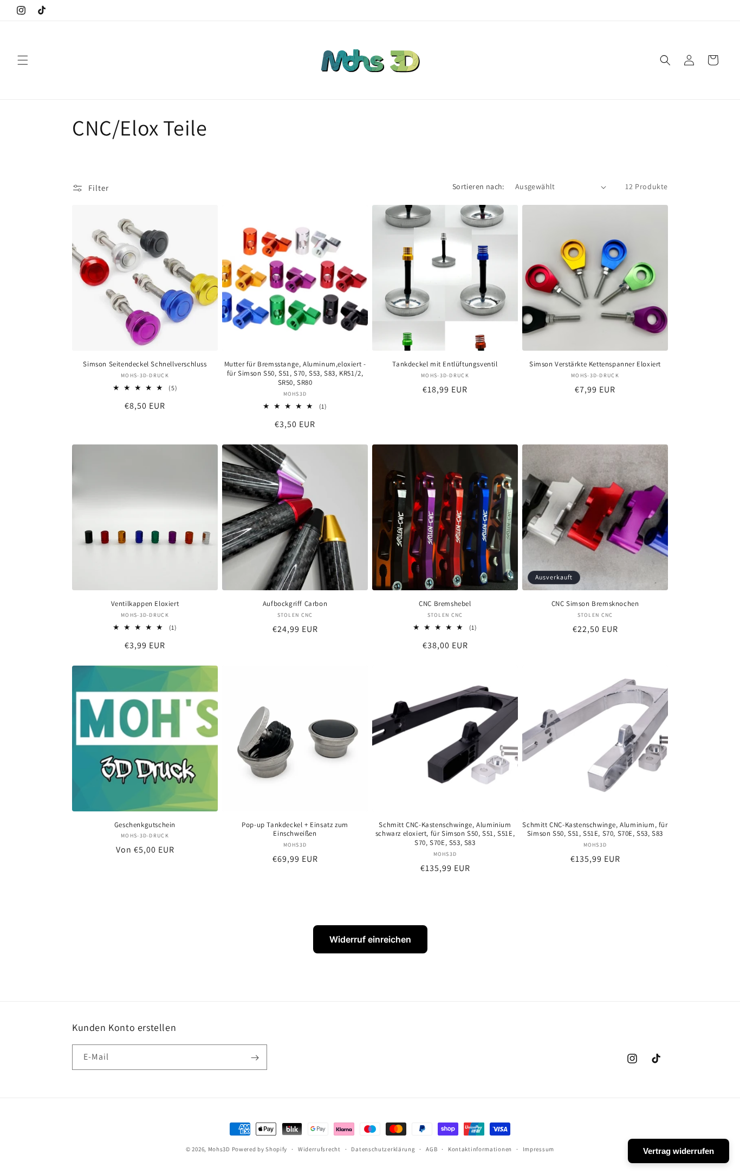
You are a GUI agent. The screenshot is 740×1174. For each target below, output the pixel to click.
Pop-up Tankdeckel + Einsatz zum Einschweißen (295, 829)
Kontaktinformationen (480, 1148)
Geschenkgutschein (145, 825)
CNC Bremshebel (445, 603)
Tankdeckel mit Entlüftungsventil (444, 364)
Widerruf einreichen (370, 939)
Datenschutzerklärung (383, 1148)
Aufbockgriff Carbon (295, 603)
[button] (23, 60)
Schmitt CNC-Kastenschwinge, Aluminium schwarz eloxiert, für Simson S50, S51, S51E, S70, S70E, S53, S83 (445, 834)
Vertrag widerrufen (678, 1151)
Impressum (538, 1148)
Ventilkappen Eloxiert (145, 603)
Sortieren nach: (478, 186)
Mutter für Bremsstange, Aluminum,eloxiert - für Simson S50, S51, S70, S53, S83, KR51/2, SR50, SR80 (295, 373)
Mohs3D (219, 1149)
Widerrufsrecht (319, 1148)
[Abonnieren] (255, 1057)
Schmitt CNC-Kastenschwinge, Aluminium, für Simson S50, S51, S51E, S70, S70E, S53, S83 (594, 829)
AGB (431, 1148)
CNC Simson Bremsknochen (595, 603)
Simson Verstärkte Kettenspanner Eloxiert (595, 364)
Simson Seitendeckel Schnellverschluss (144, 364)
